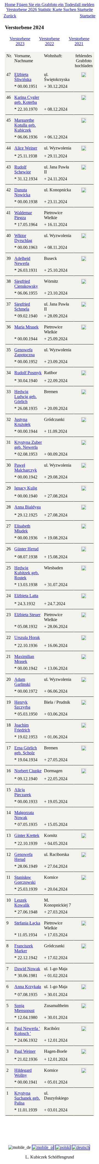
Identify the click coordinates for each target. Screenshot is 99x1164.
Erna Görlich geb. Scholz (25, 750)
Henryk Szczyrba (22, 704)
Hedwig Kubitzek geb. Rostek (26, 572)
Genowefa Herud (23, 857)
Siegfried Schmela (22, 306)
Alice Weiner (25, 148)
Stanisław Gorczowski (24, 880)
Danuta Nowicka (22, 192)
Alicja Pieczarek (22, 792)
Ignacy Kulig (25, 488)
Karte (58, 9)
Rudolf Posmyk (28, 372)
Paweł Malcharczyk (25, 467)
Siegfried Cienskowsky (26, 284)
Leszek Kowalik (21, 902)
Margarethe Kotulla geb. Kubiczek (25, 125)
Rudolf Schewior (22, 169)
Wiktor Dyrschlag (23, 238)
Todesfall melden (79, 4)
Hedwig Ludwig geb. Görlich (25, 396)
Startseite (85, 9)
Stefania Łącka (27, 923)
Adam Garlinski (22, 682)
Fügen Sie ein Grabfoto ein (40, 4)
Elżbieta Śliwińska (22, 77)
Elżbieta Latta (26, 595)
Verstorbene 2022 (49, 41)
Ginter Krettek (26, 835)
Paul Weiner (24, 1051)
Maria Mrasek (26, 327)
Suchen (70, 9)
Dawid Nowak (27, 968)
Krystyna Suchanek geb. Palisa (27, 1098)
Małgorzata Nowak (24, 815)
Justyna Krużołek (22, 422)
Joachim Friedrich (22, 727)
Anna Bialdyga (27, 507)
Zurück (10, 15)
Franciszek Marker (23, 948)
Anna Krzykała (27, 986)
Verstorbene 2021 (79, 41)
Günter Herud (26, 548)
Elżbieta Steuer (27, 614)
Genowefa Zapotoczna (24, 352)
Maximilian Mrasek (24, 659)
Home (10, 4)
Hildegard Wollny (23, 1073)
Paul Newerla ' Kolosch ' (27, 1031)
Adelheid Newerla (22, 261)
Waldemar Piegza (23, 215)
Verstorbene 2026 (22, 9)
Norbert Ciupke (28, 770)
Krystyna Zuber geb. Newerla (28, 445)
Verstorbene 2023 (20, 41)
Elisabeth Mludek (22, 528)
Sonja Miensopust (24, 1008)
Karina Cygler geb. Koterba (26, 100)
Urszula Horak (27, 637)
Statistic (45, 9)
